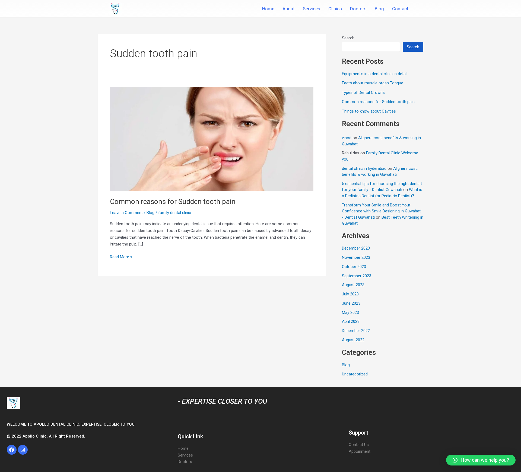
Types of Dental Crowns (363, 92)
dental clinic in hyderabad (364, 168)
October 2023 (354, 266)
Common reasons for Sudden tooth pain (173, 201)
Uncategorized (355, 374)
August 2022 (353, 339)
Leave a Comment (126, 212)
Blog (379, 8)
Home (268, 8)
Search (348, 38)
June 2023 (351, 303)
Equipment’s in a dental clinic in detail (374, 73)
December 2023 (356, 248)
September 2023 (356, 275)
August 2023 (353, 284)
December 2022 (356, 330)
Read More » (121, 256)
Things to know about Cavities (369, 111)
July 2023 (350, 294)
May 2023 (350, 312)
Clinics (335, 8)
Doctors (358, 8)
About (288, 8)
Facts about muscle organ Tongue (372, 83)
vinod (346, 137)
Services (311, 8)
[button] (481, 460)
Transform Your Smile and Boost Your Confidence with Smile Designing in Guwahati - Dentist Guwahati (381, 211)
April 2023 (351, 321)
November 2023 (356, 257)
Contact (400, 8)
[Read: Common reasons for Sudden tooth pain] (211, 138)
